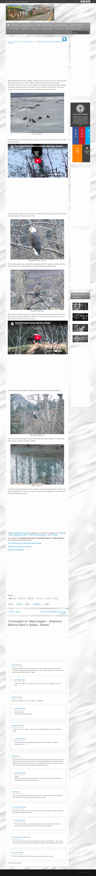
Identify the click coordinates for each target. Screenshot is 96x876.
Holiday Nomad (16, 725)
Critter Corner (44, 41)
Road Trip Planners (61, 25)
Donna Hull (15, 665)
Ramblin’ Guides (76, 25)
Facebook (62, 533)
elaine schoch (16, 852)
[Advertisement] (37, 62)
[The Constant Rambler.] (30, 12)
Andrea (14, 756)
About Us (15, 25)
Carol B (14, 792)
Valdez (62, 41)
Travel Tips (25, 29)
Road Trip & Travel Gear (44, 25)
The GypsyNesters (17, 807)
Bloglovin (17, 535)
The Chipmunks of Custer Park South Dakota (24, 543)
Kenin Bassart (18, 680)
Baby (27, 604)
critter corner (36, 604)
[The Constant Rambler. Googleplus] (82, 1)
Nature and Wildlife (54, 41)
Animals (19, 604)
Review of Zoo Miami (16, 550)
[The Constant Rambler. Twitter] (89, 1)
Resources (35, 29)
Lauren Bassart (27, 41)
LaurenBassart (18, 708)
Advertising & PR (47, 29)
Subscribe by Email (20, 533)
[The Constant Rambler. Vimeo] (87, 1)
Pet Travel (15, 29)
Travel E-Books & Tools (72, 29)
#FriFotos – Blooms (15, 612)
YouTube (54, 535)
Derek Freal (15, 697)
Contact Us (59, 29)
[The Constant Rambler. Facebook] (84, 1)
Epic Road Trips (27, 25)
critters (46, 604)
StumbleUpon (41, 535)
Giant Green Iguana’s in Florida (19, 546)
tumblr (24, 535)
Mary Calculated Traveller (19, 837)
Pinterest (31, 535)
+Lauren (11, 535)
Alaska (39, 41)
